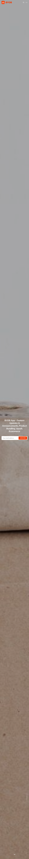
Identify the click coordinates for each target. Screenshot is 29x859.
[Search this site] (23, 2)
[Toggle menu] (26, 2)
